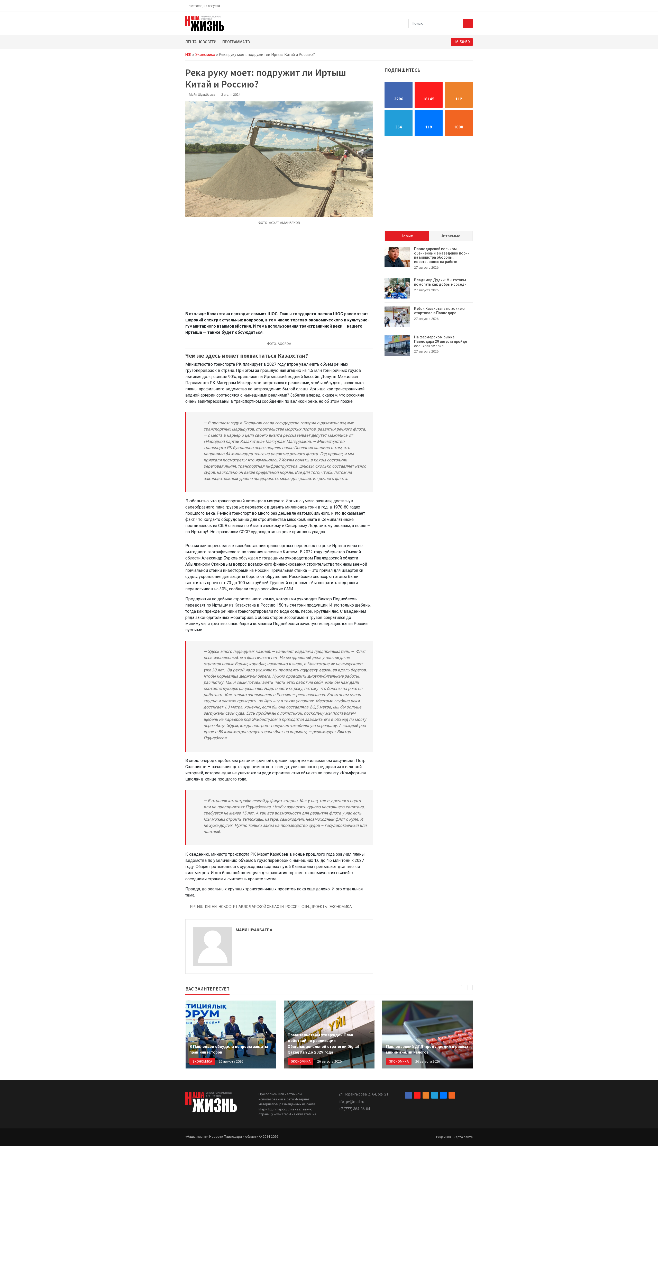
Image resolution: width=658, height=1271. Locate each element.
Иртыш (196, 907)
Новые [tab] (406, 236)
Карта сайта (463, 1137)
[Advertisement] (279, 271)
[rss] (471, 5)
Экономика (205, 54)
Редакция (443, 1137)
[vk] (465, 5)
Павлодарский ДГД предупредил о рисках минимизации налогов (427, 1049)
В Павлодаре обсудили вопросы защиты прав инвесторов (228, 1049)
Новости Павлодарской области (251, 907)
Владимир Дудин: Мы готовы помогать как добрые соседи (440, 282)
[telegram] (459, 5)
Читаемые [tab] (450, 236)
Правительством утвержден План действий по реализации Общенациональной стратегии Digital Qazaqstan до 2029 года (323, 1044)
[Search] (468, 23)
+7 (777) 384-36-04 (354, 1109)
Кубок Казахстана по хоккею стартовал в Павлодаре (439, 310)
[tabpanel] (429, 301)
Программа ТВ (236, 42)
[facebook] (441, 5)
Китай (211, 907)
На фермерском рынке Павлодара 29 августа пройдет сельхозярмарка (441, 341)
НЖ (188, 54)
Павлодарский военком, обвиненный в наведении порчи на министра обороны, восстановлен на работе (442, 255)
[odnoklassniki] (453, 5)
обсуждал (248, 558)
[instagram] (447, 5)
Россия (292, 907)
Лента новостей (200, 42)
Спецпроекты (314, 907)
